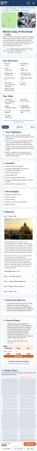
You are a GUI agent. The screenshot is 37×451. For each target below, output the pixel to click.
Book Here (29, 444)
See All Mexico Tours (26, 377)
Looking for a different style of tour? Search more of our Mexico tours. (18, 121)
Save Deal (7, 448)
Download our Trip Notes (14, 52)
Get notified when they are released (18, 363)
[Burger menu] (33, 3)
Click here (10, 342)
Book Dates (18, 356)
